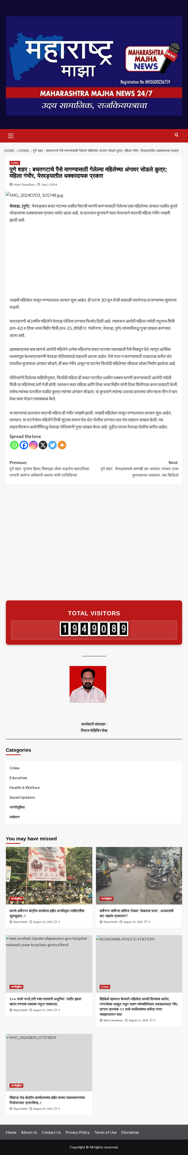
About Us (29, 1132)
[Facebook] (24, 445)
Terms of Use (105, 1132)
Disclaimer (130, 1132)
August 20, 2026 (43, 1108)
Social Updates (22, 797)
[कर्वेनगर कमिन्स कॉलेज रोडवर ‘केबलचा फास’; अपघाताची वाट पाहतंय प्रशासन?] (139, 876)
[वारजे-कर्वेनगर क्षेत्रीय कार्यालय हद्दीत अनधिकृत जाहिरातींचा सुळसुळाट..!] (49, 876)
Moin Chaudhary (24, 184)
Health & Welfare (25, 787)
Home (11, 1132)
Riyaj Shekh (20, 921)
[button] (11, 135)
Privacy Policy (78, 1132)
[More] (62, 445)
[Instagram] (33, 445)
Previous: (49, 469)
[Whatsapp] (14, 445)
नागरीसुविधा (17, 807)
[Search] (177, 135)
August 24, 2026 (133, 921)
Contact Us (51, 1132)
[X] (43, 445)
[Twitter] (52, 445)
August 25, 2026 (43, 921)
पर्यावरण (15, 817)
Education (18, 777)
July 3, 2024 (49, 184)
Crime (15, 162)
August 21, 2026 (43, 1010)
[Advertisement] (94, 260)
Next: (139, 469)
